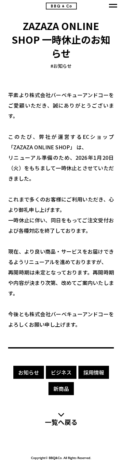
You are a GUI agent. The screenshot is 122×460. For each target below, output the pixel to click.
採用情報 (93, 372)
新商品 (61, 389)
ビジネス (61, 372)
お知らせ (61, 66)
